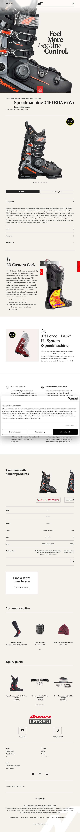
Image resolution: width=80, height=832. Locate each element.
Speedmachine (15, 98)
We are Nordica (46, 757)
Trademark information (37, 817)
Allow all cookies (65, 432)
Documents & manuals (13, 766)
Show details (69, 426)
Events (43, 751)
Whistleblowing (61, 817)
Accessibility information (40, 824)
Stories (43, 754)
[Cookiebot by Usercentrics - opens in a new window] (69, 398)
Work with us (10, 768)
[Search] (73, 3)
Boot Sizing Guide (57, 192)
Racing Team (10, 751)
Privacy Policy (14, 817)
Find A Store (23, 192)
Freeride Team (10, 754)
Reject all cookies (15, 432)
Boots (8, 98)
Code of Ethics (50, 817)
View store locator (22, 588)
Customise (39, 432)
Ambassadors (10, 757)
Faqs (7, 763)
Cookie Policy (24, 817)
